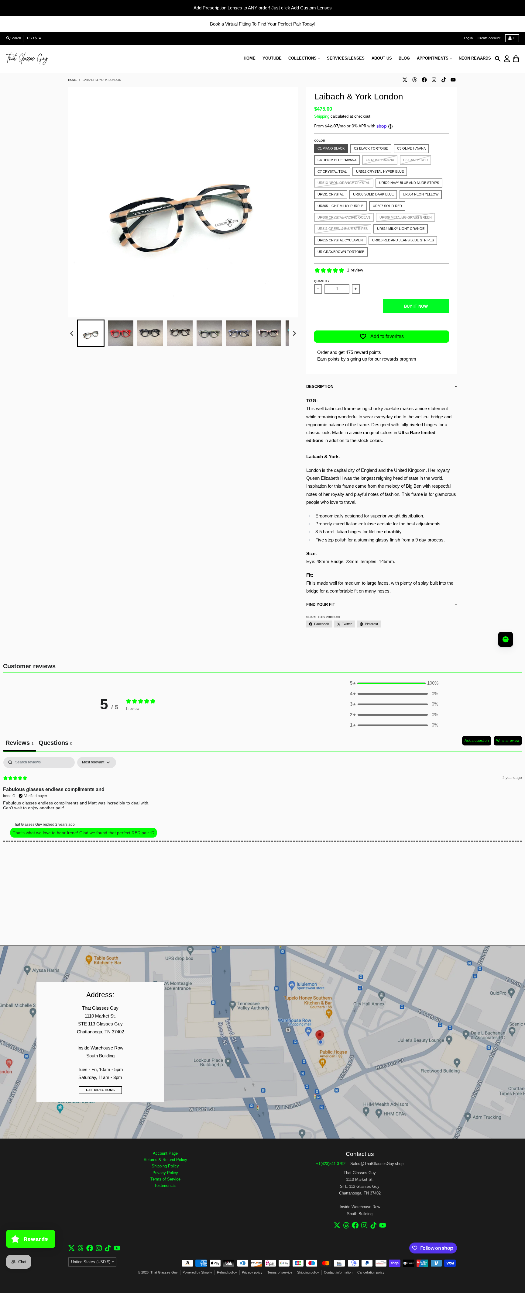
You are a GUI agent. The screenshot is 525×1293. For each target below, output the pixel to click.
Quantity (322, 281)
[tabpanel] (262, 799)
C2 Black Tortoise (371, 148)
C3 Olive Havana (411, 148)
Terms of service (279, 1272)
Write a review (508, 740)
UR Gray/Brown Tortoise (340, 252)
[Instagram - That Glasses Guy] (433, 79)
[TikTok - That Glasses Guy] (443, 79)
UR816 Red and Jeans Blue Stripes (403, 240)
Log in (468, 38)
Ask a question (477, 740)
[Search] (497, 58)
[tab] (55, 744)
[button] (91, 333)
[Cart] (516, 58)
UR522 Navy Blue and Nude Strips (409, 183)
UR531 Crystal (330, 194)
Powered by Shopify (197, 1272)
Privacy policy (252, 1272)
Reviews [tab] (19, 742)
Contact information (338, 1272)
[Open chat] (505, 639)
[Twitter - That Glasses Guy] (404, 79)
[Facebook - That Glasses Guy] (424, 79)
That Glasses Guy (164, 1272)
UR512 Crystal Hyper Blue (380, 171)
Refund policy (227, 1272)
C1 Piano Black (331, 148)
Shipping (321, 116)
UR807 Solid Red (387, 206)
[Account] (506, 58)
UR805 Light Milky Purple (340, 206)
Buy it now (416, 306)
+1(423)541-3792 (330, 1163)
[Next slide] (294, 333)
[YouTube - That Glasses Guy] (453, 79)
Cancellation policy (371, 1272)
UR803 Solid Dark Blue (373, 194)
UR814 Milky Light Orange (400, 228)
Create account (489, 38)
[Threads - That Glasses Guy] (414, 79)
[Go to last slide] (72, 333)
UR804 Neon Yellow (420, 194)
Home (72, 79)
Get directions (100, 1090)
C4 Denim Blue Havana (336, 160)
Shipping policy (308, 1272)
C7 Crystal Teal (332, 171)
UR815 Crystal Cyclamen (340, 240)
